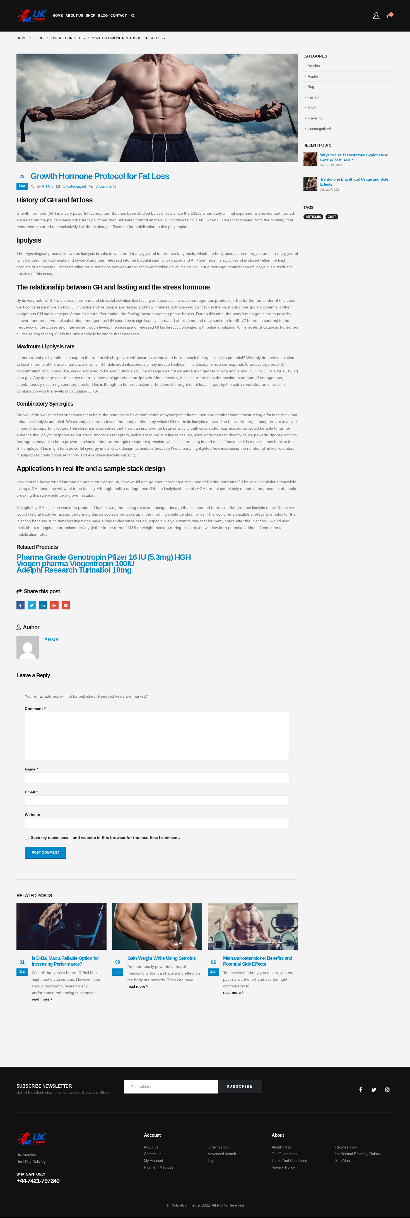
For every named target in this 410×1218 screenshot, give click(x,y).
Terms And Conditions (289, 1161)
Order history (218, 1147)
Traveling (315, 118)
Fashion (314, 97)
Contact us (152, 1154)
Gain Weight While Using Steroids (161, 958)
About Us (74, 16)
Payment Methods (158, 1168)
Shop (90, 16)
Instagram (387, 1089)
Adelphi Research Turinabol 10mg (73, 570)
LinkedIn (43, 605)
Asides (313, 76)
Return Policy (346, 1147)
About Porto (281, 1147)
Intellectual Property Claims (357, 1154)
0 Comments (106, 186)
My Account (153, 1161)
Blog (103, 16)
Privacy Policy (283, 1168)
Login (212, 1161)
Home (58, 16)
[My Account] (376, 15)
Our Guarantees (284, 1154)
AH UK (47, 186)
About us (151, 1147)
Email (66, 605)
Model (312, 108)
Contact (118, 16)
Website (32, 814)
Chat (332, 216)
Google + (54, 605)
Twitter (32, 605)
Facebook (20, 605)
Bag (311, 87)
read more (41, 999)
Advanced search (222, 1154)
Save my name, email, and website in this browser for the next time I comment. (105, 838)
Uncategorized (74, 186)
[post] (310, 159)
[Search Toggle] (133, 16)
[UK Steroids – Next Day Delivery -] (31, 15)
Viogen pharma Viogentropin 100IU (75, 563)
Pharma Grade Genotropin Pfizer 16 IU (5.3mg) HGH (103, 557)
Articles (314, 66)
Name (31, 769)
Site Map (342, 1161)
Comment (35, 708)
